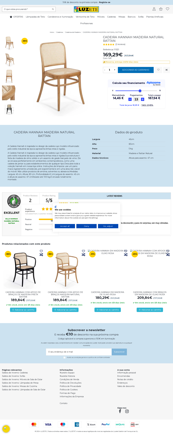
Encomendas (123, 376)
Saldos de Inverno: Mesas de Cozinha (19, 386)
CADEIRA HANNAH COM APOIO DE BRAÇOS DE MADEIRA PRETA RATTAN (23, 294)
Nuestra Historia (67, 376)
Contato (63, 403)
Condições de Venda (69, 379)
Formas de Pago (68, 393)
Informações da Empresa (72, 396)
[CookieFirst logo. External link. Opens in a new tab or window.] (56, 207)
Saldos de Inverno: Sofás (13, 376)
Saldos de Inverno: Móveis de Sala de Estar (22, 379)
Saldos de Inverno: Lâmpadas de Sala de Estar (23, 389)
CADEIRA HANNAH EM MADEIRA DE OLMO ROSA (107, 293)
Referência (108, 49)
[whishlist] (167, 9)
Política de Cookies (69, 389)
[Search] (53, 9)
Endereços (122, 383)
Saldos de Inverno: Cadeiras (15, 372)
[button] (6, 429)
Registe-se (104, 2)
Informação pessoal (126, 372)
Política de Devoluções (70, 383)
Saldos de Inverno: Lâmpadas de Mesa (20, 383)
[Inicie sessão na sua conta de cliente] (154, 9)
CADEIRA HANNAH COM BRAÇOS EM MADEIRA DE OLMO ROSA (150, 293)
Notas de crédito (125, 379)
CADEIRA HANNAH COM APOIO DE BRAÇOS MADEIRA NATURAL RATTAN (65, 294)
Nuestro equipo (67, 372)
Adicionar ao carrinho (135, 70)
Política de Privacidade (70, 386)
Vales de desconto (126, 386)
